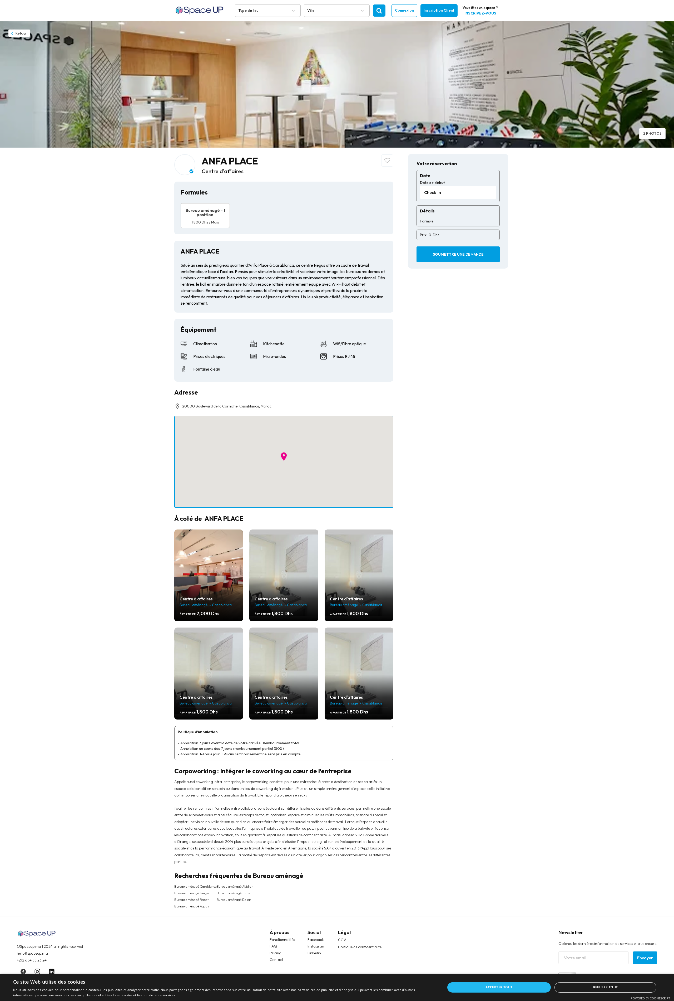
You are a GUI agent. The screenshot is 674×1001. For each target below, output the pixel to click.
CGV (342, 939)
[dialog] (337, 987)
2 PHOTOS (652, 133)
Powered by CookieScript (650, 998)
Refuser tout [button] (605, 987)
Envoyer (645, 957)
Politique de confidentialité (359, 947)
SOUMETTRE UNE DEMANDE (458, 254)
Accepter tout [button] (498, 987)
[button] (284, 456)
